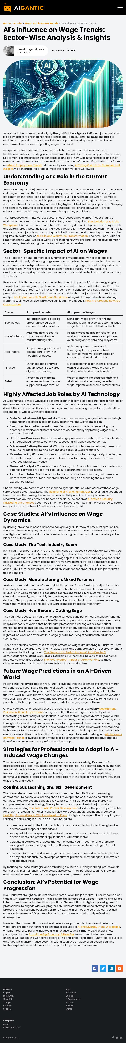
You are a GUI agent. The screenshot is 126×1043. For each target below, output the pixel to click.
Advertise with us (11, 1027)
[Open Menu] (120, 7)
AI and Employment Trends (41, 23)
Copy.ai (7, 992)
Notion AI (7, 1005)
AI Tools (69, 1005)
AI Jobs (17, 23)
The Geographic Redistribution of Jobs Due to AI (75, 652)
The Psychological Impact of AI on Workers (71, 660)
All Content (71, 992)
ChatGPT (7, 999)
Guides (69, 996)
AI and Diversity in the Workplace (99, 927)
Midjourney (8, 996)
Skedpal (7, 1002)
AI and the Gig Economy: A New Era (51, 934)
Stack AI (7, 1009)
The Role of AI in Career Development (53, 808)
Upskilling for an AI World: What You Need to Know (35, 815)
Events (69, 1009)
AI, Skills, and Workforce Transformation (62, 236)
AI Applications (73, 999)
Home (7, 23)
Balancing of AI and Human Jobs (70, 492)
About (6, 1024)
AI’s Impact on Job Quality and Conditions (41, 297)
